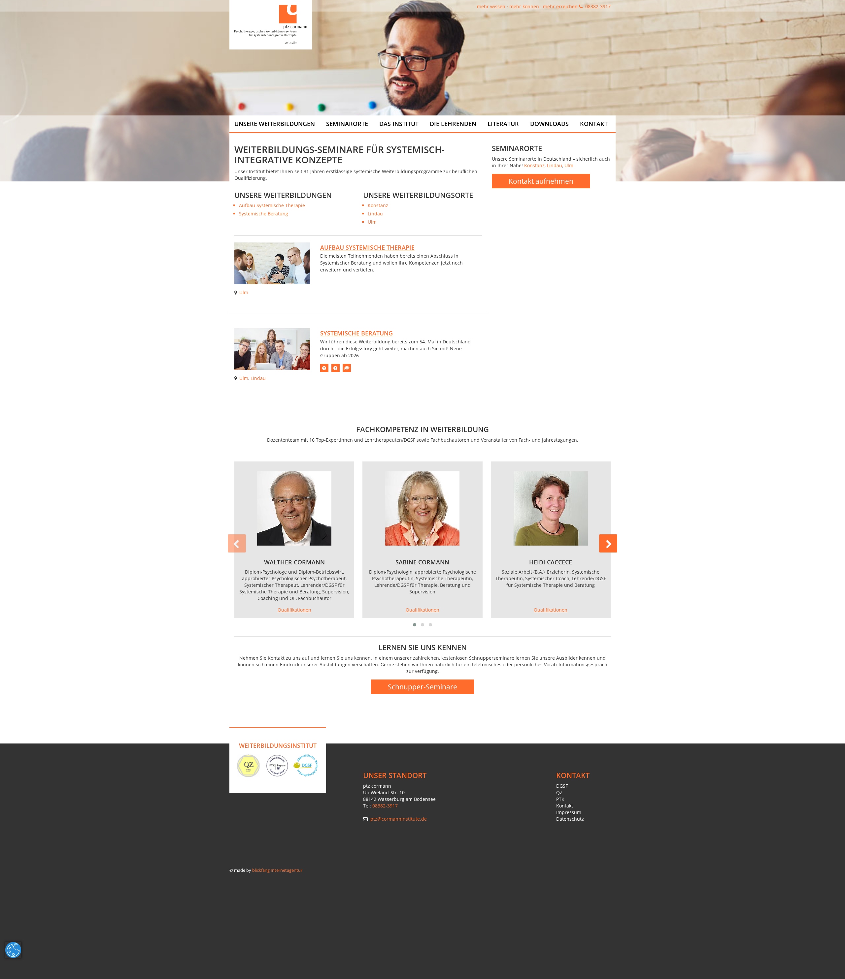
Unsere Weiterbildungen (274, 124)
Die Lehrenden (453, 124)
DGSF (562, 786)
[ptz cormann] (270, 24)
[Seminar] (272, 263)
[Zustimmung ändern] (13, 950)
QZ (559, 792)
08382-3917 (597, 6)
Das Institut (399, 124)
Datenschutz (570, 819)
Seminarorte (347, 124)
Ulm (372, 222)
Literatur (503, 124)
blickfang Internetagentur (277, 870)
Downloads (549, 124)
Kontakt (594, 124)
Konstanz (378, 205)
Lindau (375, 213)
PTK (560, 799)
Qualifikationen (294, 610)
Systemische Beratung (263, 213)
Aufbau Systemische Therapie (272, 205)
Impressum (568, 812)
